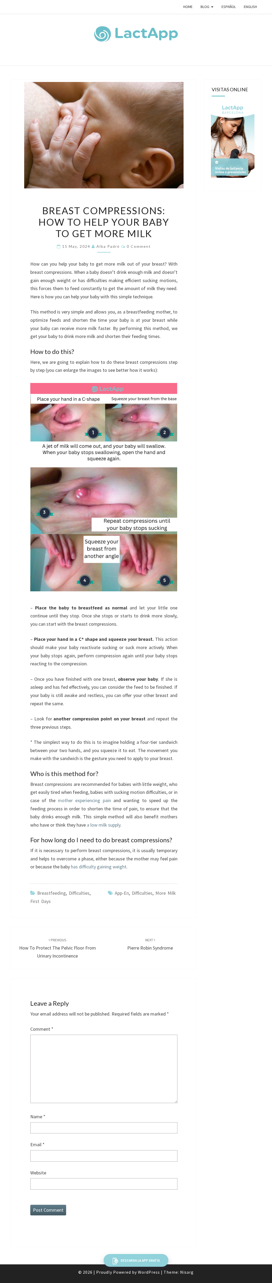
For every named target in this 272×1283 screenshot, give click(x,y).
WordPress (149, 1272)
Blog (205, 6)
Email (37, 1144)
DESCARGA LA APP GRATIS (140, 1260)
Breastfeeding (51, 893)
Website (38, 1173)
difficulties (142, 893)
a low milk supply (103, 825)
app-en (122, 893)
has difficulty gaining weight (98, 867)
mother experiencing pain (84, 800)
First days (40, 901)
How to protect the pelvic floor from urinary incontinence (57, 948)
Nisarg (187, 1272)
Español (229, 6)
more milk (165, 893)
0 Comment (139, 246)
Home (188, 6)
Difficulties (79, 893)
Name (37, 1116)
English (250, 6)
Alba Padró (108, 246)
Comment (41, 1029)
